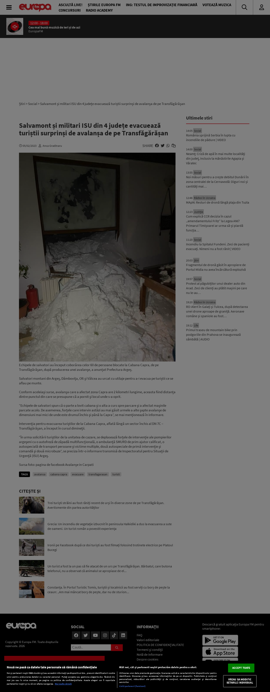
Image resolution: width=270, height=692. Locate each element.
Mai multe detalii (63, 683)
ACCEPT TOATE (241, 668)
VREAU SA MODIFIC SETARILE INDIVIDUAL (240, 681)
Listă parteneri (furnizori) (132, 686)
